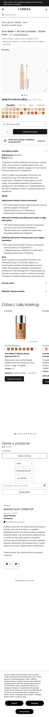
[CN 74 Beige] (6, 113)
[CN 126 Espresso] (21, 113)
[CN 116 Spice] (43, 113)
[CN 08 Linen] (39, 113)
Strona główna (8, 22)
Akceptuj (34, 703)
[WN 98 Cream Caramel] (14, 116)
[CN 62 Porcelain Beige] (3, 113)
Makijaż (18, 22)
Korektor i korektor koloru (12, 25)
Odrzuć (14, 703)
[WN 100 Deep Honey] (25, 109)
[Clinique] (24, 9)
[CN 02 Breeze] (3, 109)
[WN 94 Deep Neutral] (10, 116)
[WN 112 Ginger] (28, 113)
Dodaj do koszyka (30, 132)
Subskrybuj (41, 141)
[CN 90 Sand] (17, 109)
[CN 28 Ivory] (36, 109)
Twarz (25, 22)
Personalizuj (24, 711)
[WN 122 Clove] (31, 349)
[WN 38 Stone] (14, 113)
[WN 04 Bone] (25, 113)
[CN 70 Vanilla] (14, 109)
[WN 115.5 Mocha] (3, 116)
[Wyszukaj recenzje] (44, 485)
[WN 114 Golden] (32, 113)
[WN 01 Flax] (21, 109)
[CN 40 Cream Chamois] (10, 109)
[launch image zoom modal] (45, 90)
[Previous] (5, 349)
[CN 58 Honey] (43, 109)
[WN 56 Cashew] (17, 113)
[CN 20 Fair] (17, 116)
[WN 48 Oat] (28, 109)
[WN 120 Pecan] (27, 349)
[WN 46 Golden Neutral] (10, 113)
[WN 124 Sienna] (36, 113)
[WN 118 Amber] (6, 116)
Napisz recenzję (24, 456)
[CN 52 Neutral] (39, 109)
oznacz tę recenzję (11, 568)
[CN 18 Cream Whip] (6, 109)
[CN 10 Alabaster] (32, 109)
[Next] (36, 349)
